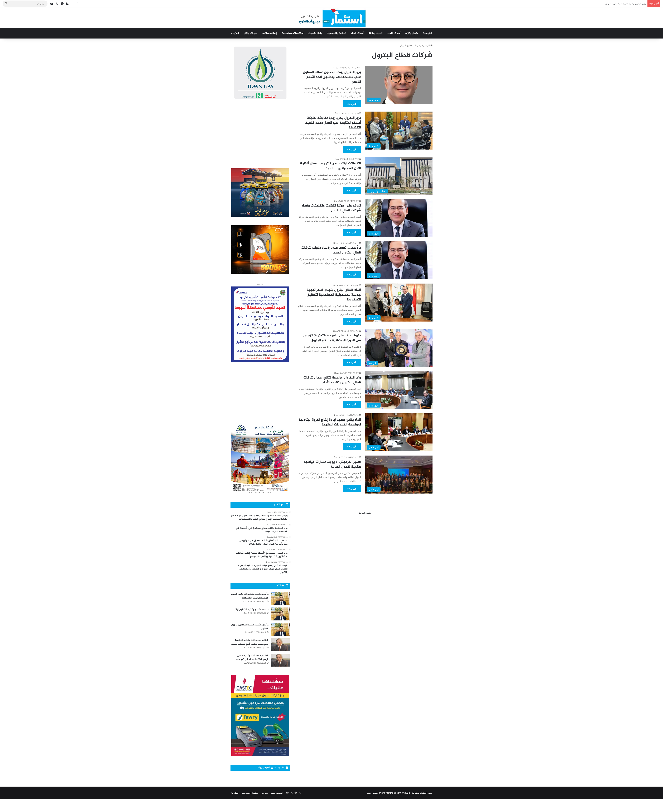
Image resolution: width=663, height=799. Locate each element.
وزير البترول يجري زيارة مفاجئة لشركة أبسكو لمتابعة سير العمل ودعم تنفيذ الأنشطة (333, 123)
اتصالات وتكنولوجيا (336, 33)
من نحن (264, 792)
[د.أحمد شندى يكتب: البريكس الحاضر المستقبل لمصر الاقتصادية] (280, 598)
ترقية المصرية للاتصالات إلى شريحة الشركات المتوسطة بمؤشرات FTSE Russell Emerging (601, 3)
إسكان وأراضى (269, 33)
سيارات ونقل (250, 33)
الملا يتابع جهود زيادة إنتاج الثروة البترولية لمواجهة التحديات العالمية (330, 422)
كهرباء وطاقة (375, 33)
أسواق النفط (394, 33)
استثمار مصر (277, 792)
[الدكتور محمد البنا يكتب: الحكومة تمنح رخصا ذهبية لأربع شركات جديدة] (280, 644)
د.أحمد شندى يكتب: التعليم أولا (252, 609)
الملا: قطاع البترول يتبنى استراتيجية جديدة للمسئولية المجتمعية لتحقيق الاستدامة (333, 295)
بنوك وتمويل (315, 33)
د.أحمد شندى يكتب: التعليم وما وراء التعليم (249, 627)
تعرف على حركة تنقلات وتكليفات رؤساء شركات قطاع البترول (331, 208)
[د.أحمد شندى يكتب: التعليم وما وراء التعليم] (280, 629)
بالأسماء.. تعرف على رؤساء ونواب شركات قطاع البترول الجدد (331, 250)
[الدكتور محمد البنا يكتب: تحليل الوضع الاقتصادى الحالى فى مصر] (280, 660)
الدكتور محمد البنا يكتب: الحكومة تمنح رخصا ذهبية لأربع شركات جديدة (249, 642)
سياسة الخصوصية (250, 792)
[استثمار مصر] (331, 17)
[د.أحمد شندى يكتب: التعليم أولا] (280, 613)
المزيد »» (352, 103)
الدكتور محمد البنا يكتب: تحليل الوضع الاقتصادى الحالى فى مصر (252, 657)
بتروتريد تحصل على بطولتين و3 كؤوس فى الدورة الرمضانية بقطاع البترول (332, 338)
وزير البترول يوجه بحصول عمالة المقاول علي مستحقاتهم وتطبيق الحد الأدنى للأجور (332, 77)
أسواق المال (357, 33)
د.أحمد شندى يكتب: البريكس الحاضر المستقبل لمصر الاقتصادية (249, 596)
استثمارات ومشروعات (293, 33)
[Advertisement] (260, 134)
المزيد (236, 33)
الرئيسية (427, 33)
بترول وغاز (412, 33)
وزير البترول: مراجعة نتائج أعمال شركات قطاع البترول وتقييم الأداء (332, 380)
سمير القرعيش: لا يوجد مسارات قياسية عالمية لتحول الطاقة (332, 464)
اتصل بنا (235, 792)
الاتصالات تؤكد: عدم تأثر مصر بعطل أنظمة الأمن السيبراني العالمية (330, 166)
